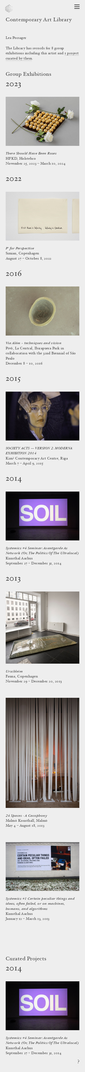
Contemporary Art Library (39, 20)
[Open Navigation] (77, 6)
